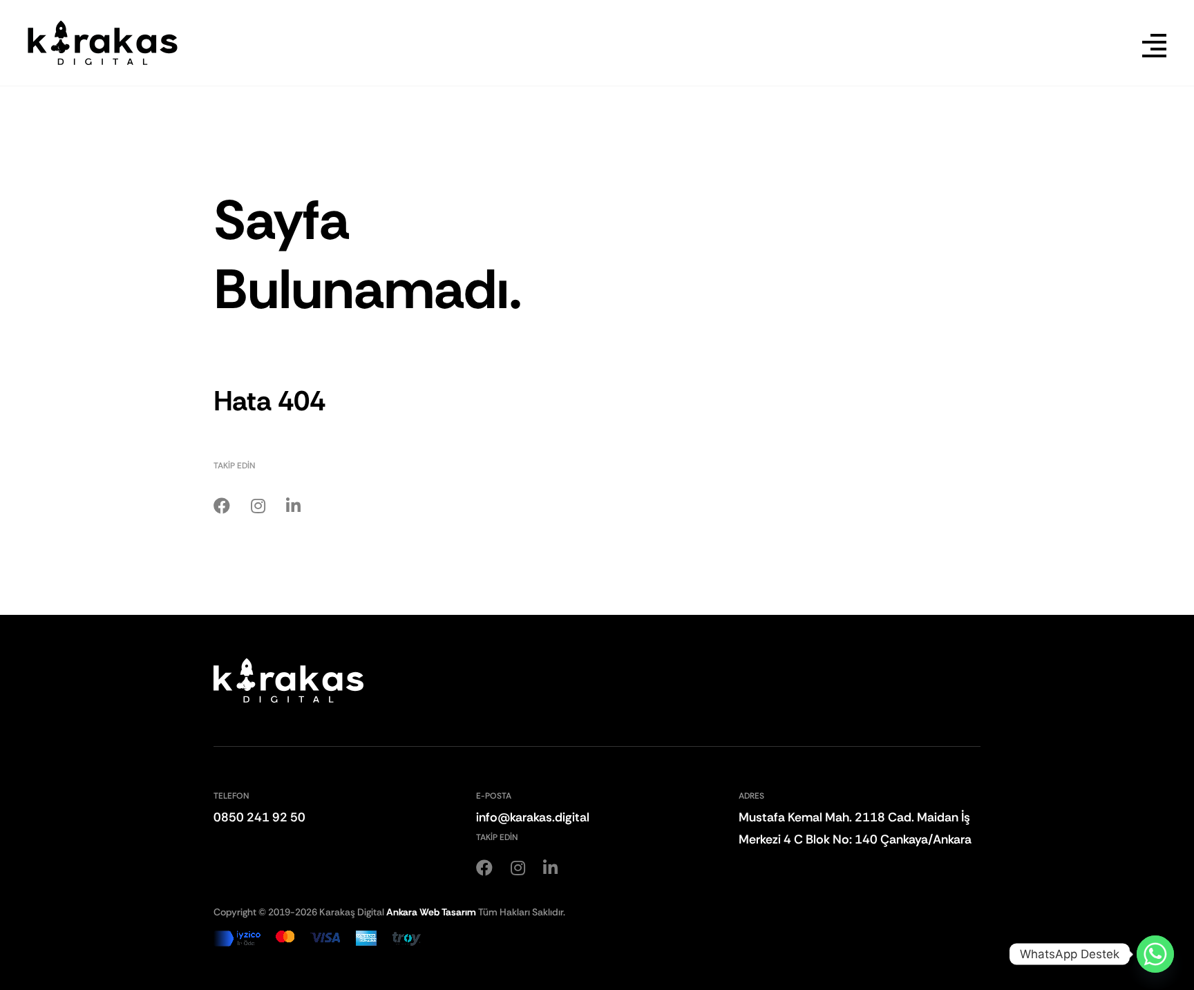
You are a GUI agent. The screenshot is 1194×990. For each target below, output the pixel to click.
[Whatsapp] (1155, 954)
